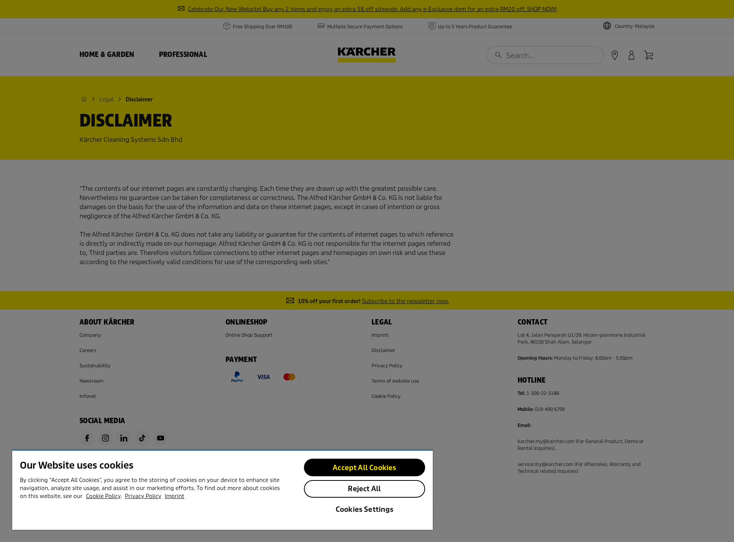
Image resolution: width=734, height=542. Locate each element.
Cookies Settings (364, 509)
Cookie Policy (103, 496)
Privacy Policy (143, 496)
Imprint (174, 496)
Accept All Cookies (364, 467)
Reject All (364, 488)
